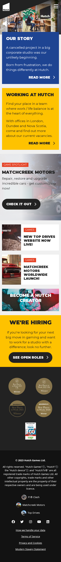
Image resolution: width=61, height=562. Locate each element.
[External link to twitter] (22, 521)
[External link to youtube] (39, 521)
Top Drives (34, 512)
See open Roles (28, 357)
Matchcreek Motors (34, 505)
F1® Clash (33, 497)
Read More (39, 77)
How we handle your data (30, 530)
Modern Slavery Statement (30, 549)
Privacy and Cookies (30, 543)
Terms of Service (30, 536)
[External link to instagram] (30, 521)
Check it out (19, 204)
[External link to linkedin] (47, 521)
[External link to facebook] (13, 521)
